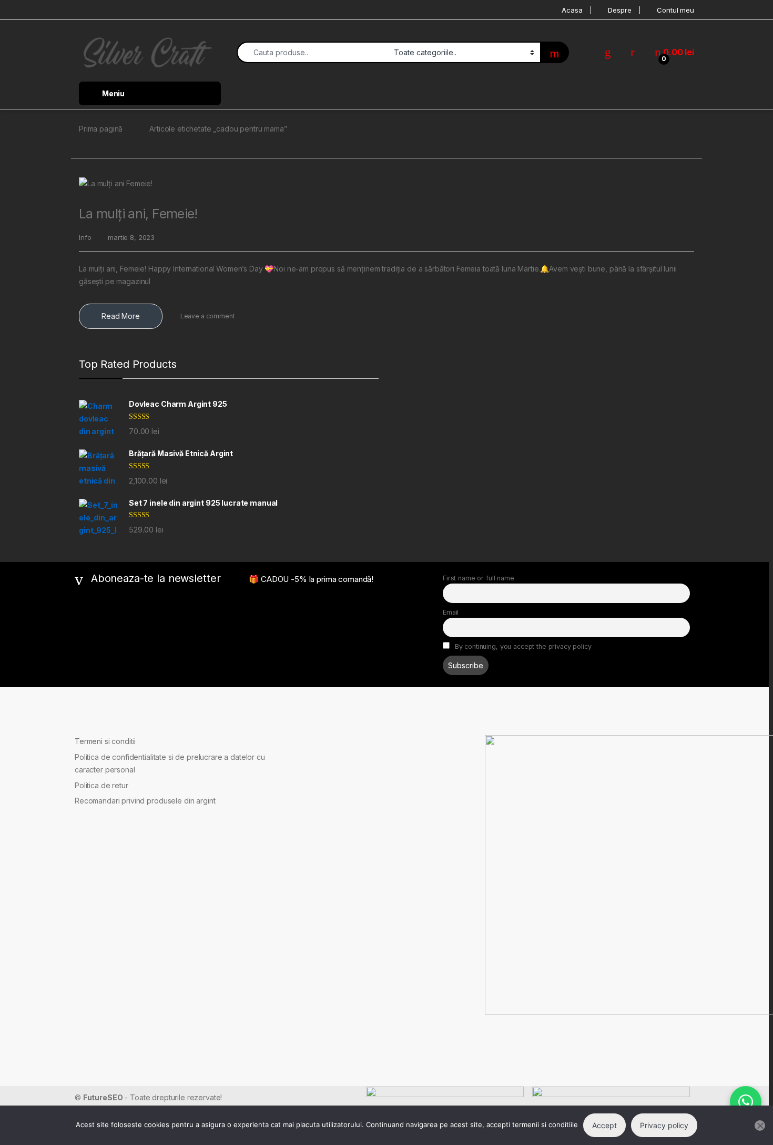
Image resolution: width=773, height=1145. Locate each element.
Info (85, 237)
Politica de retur (101, 785)
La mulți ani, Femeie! (138, 214)
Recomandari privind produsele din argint (145, 800)
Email (451, 612)
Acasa (572, 10)
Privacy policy (664, 1125)
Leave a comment (207, 316)
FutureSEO (103, 1097)
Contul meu (675, 10)
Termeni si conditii (105, 741)
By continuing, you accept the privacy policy (522, 646)
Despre (619, 10)
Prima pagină (101, 128)
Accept (604, 1125)
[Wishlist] (608, 52)
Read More (120, 316)
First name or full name (478, 578)
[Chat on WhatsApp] (745, 1102)
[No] (760, 1125)
